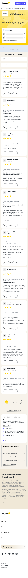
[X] (6, 554)
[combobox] (14, 59)
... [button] (13, 402)
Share (10, 93)
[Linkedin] (13, 554)
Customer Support (10, 435)
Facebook (7, 440)
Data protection (4, 565)
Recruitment (8, 8)
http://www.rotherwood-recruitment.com (10, 18)
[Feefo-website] (6, 3)
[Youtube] (9, 554)
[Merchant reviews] (5, 14)
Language (8, 545)
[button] (14, 59)
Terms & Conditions (5, 561)
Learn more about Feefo (9, 464)
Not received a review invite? (14, 410)
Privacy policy (4, 563)
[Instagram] (17, 554)
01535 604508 (9, 428)
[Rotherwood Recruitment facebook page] (3, 503)
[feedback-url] (7, 76)
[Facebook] (2, 554)
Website (7, 438)
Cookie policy (4, 567)
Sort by (4, 58)
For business (19, 3)
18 (16, 402)
